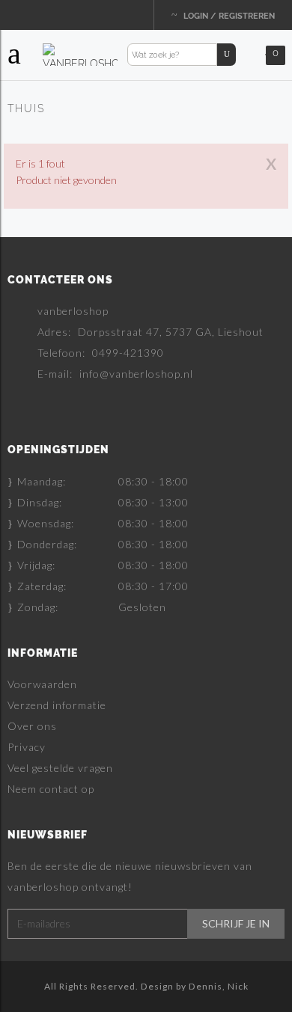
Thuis (26, 108)
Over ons (32, 726)
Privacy (26, 746)
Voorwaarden (42, 684)
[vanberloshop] (80, 54)
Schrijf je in (236, 924)
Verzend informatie (56, 705)
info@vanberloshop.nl (136, 373)
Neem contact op (50, 788)
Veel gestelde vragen (60, 767)
